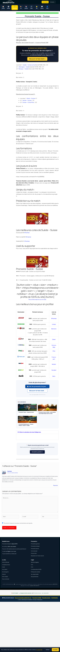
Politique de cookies (35, 571)
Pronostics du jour (37, 593)
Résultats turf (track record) (37, 555)
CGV (32, 564)
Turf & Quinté (15, 593)
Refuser (48, 649)
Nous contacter (5, 579)
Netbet (54, 364)
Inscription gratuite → (37, 452)
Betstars (53, 329)
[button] (37, 432)
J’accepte (55, 649)
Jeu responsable (34, 574)
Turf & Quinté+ (34, 551)
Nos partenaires (34, 576)
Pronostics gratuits (35, 543)
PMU (54, 351)
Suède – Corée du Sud (29, 65)
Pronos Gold (34, 553)
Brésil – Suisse (31, 98)
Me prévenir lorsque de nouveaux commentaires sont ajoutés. (18, 523)
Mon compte (5, 576)
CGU (32, 567)
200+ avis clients (12, 546)
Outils (3, 567)
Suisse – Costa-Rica (28, 102)
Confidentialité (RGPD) (36, 569)
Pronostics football (35, 546)
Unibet (54, 324)
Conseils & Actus (6, 564)
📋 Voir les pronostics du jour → (37, 386)
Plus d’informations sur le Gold (37, 299)
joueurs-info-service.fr (34, 585)
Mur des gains (5, 571)
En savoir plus (39, 649)
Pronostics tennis (35, 548)
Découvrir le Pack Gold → (37, 59)
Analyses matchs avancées (26, 593)
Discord (4, 574)
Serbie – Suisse (27, 100)
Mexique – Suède (23, 69)
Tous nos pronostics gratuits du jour (23, 597)
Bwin (53, 376)
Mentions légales (35, 562)
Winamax (27, 232)
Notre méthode (5, 562)
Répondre (55, 485)
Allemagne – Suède (24, 67)
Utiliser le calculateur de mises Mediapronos (30, 432)
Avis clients (4, 569)
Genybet (54, 370)
